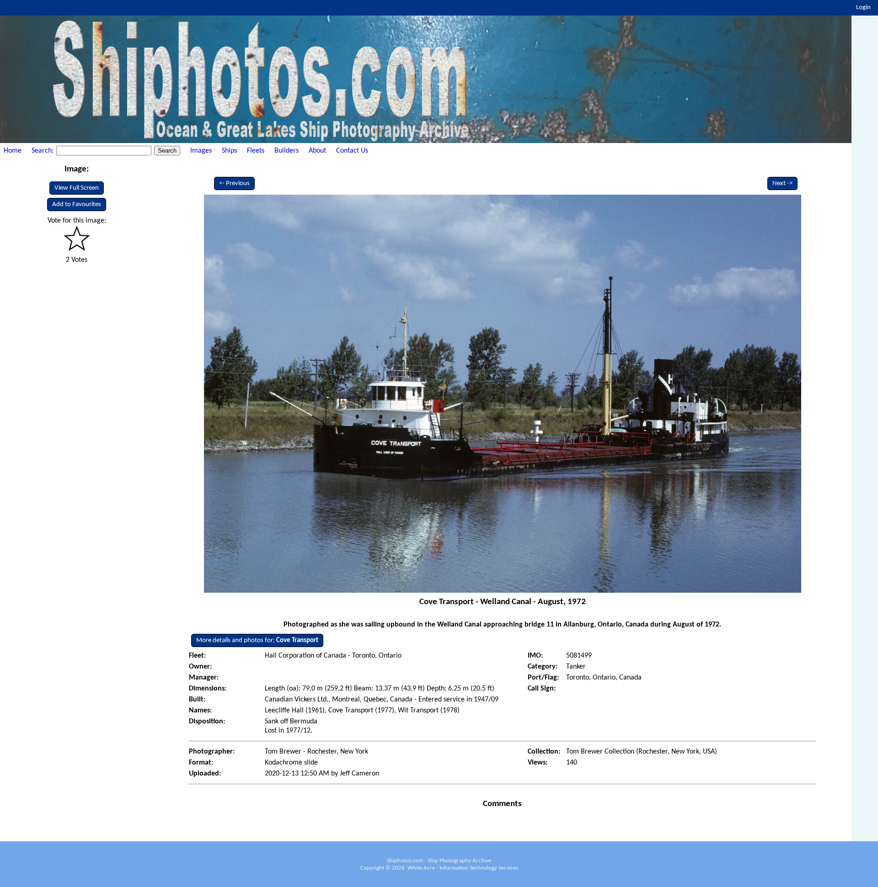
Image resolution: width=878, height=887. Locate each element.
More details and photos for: (257, 640)
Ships (229, 150)
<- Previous (234, 183)
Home (12, 150)
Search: (43, 150)
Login (863, 7)
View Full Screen (76, 188)
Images (201, 150)
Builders (286, 150)
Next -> (782, 183)
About (317, 150)
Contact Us (352, 150)
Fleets (255, 150)
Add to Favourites (76, 204)
